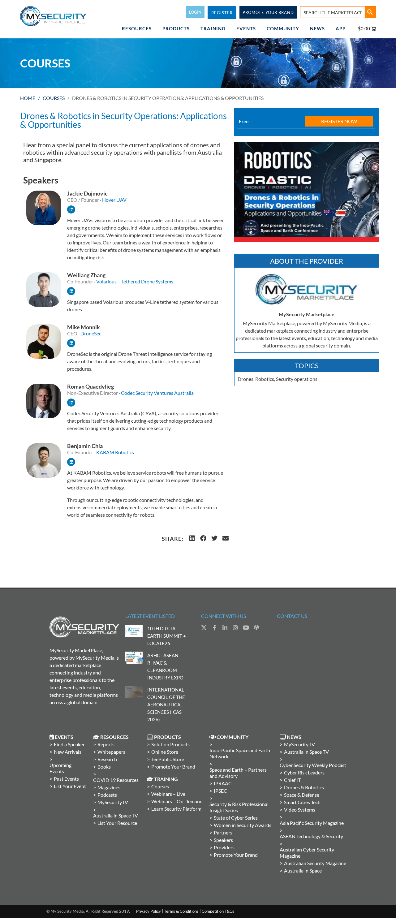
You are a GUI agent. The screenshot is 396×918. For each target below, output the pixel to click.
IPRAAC (223, 783)
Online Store (164, 752)
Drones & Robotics (304, 787)
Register (222, 12)
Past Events (66, 779)
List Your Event (70, 786)
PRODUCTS (176, 28)
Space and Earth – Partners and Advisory (238, 773)
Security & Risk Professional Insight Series (239, 807)
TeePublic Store (167, 759)
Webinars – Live (168, 794)
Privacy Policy (148, 911)
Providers (224, 847)
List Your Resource (117, 823)
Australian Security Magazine (315, 863)
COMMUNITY (283, 28)
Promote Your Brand (173, 766)
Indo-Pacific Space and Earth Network (239, 753)
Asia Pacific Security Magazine (312, 823)
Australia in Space (303, 870)
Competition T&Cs (218, 911)
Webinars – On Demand (177, 801)
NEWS (317, 28)
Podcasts (107, 795)
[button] (192, 538)
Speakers (223, 840)
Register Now (339, 121)
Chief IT (292, 780)
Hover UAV (114, 200)
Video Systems (299, 809)
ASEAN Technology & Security (311, 836)
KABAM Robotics (115, 452)
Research (107, 759)
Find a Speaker (69, 744)
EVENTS (246, 28)
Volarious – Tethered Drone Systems (134, 281)
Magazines (108, 787)
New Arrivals (67, 752)
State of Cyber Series (236, 818)
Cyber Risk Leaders (304, 772)
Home (27, 98)
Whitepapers (111, 752)
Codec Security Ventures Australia (157, 393)
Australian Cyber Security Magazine (307, 853)
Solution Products (170, 744)
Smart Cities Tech (302, 802)
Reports (105, 744)
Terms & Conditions (181, 911)
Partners (223, 832)
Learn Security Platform (176, 809)
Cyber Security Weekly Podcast (313, 765)
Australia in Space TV (115, 815)
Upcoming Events (60, 768)
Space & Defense (301, 795)
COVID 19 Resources (116, 780)
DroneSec (90, 333)
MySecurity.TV (299, 744)
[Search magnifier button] (370, 12)
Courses (54, 98)
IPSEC (220, 791)
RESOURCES (137, 28)
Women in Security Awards (242, 825)
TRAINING (213, 28)
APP (341, 28)
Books (104, 766)
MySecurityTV (112, 802)
